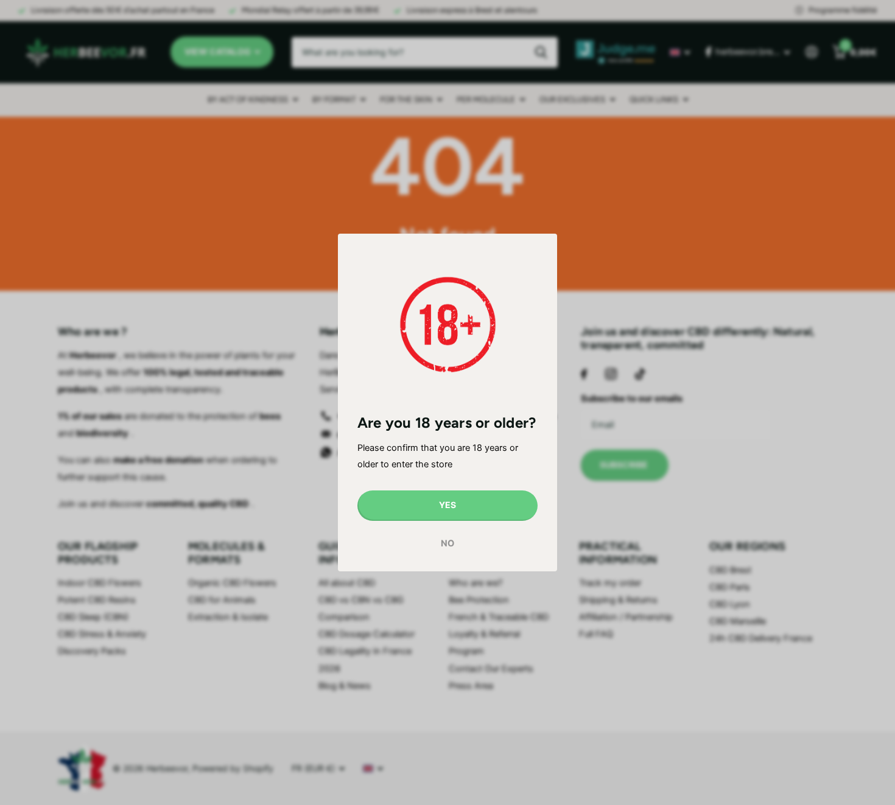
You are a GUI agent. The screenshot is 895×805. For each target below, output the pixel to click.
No (447, 543)
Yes (447, 505)
